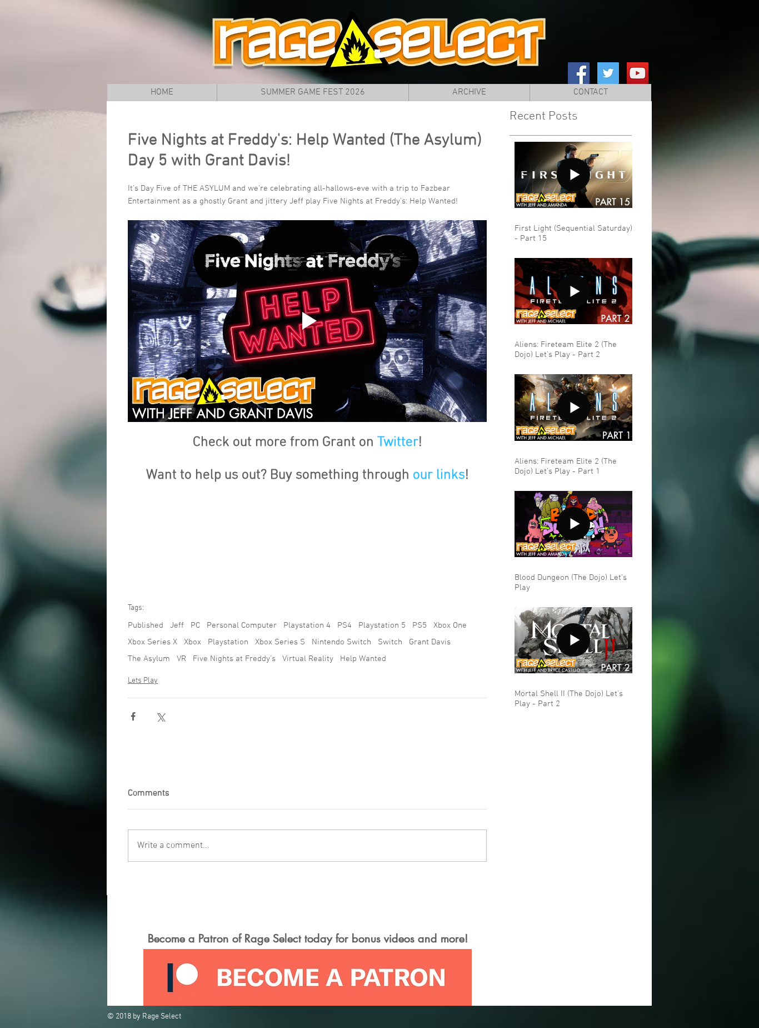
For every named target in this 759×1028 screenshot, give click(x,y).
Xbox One (450, 625)
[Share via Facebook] (133, 716)
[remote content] (307, 533)
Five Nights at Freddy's (234, 659)
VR (181, 659)
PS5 (419, 625)
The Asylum (149, 659)
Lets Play (143, 681)
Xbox (192, 642)
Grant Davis (430, 642)
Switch (390, 642)
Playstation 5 (382, 625)
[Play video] (307, 321)
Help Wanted (363, 659)
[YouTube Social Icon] (637, 73)
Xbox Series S (280, 642)
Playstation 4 (307, 625)
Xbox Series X (152, 642)
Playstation (228, 642)
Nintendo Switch (341, 642)
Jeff (177, 625)
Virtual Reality (307, 659)
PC (195, 625)
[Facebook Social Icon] (579, 73)
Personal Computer (242, 625)
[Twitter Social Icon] (608, 73)
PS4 (344, 625)
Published (145, 625)
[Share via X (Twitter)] (160, 716)
